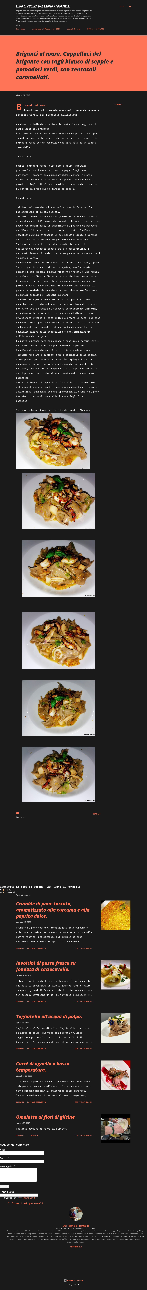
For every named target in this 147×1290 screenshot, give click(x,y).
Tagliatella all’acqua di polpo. (49, 1016)
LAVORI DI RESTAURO (95, 29)
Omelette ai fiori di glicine (45, 1117)
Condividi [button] (118, 104)
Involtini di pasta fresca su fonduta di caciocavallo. (46, 966)
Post (7, 890)
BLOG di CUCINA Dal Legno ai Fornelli (43, 6)
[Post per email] (17, 814)
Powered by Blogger (75, 1280)
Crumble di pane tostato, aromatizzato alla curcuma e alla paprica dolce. (53, 909)
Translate (29, 1198)
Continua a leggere (83, 948)
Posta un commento (36, 948)
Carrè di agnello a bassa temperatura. (42, 1066)
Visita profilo (76, 1247)
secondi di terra (73, 29)
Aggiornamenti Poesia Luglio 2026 (46, 29)
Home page (20, 29)
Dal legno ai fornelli (76, 1226)
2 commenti (32, 1135)
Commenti (10, 892)
